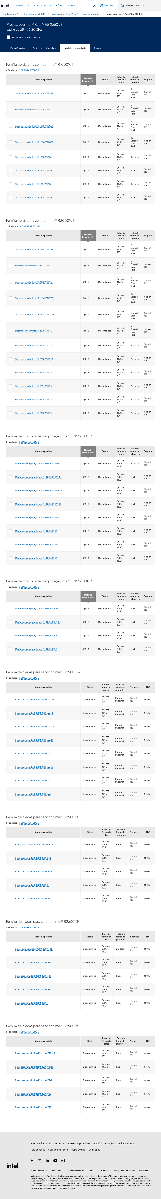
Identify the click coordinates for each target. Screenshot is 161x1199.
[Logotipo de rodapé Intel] (13, 1165)
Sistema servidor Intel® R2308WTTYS (33, 399)
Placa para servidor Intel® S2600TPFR (33, 962)
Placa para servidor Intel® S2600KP (32, 884)
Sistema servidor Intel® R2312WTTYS (33, 413)
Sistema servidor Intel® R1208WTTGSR (34, 109)
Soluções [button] (56, 5)
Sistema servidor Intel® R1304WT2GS (33, 184)
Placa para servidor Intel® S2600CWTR (34, 712)
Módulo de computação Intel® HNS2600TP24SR (38, 490)
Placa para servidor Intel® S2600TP (32, 1002)
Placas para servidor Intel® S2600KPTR (34, 844)
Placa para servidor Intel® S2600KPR (33, 857)
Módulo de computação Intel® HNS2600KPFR (37, 622)
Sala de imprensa (58, 1149)
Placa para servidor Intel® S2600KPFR (33, 871)
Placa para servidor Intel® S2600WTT (33, 1107)
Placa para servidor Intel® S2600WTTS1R (35, 1053)
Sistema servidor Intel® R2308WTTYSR (34, 281)
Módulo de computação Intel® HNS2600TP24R (38, 504)
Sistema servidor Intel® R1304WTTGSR (34, 93)
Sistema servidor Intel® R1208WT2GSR (34, 125)
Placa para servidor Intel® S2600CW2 (33, 793)
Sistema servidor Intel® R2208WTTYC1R (35, 314)
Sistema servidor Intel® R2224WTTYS (33, 386)
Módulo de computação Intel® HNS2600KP (36, 635)
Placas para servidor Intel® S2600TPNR (34, 948)
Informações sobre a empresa (47, 1143)
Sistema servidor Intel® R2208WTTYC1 (34, 359)
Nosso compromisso (78, 1143)
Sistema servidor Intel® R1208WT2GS (33, 157)
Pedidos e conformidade (44, 48)
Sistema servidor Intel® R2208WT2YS (33, 345)
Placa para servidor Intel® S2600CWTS (34, 766)
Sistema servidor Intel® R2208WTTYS (33, 372)
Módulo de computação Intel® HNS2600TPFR (37, 517)
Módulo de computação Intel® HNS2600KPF (36, 649)
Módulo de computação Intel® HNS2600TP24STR (39, 477)
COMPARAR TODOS (29, 70)
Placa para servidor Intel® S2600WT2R (34, 1080)
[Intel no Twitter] (39, 1161)
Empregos (94, 1149)
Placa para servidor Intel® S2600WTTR (34, 1066)
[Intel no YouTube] (55, 1161)
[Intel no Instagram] (63, 1161)
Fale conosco (38, 1149)
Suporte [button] (39, 5)
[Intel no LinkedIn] (47, 1161)
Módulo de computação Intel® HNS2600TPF (36, 544)
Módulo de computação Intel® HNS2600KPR (36, 608)
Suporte (97, 48)
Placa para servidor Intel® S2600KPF (33, 898)
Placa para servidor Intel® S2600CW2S (34, 753)
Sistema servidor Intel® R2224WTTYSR (34, 249)
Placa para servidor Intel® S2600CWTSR (34, 699)
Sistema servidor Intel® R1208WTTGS (33, 170)
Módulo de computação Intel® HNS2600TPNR (37, 463)
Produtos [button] (22, 5)
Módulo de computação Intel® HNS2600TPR (36, 531)
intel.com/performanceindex (55, 1181)
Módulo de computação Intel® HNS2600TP (36, 558)
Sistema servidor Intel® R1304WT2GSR (34, 142)
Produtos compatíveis (75, 48)
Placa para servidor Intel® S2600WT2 (33, 1093)
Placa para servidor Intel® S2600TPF (32, 989)
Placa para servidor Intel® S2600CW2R (34, 739)
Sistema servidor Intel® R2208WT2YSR (34, 298)
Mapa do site (78, 1149)
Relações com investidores (120, 1143)
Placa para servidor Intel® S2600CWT (33, 780)
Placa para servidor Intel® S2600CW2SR (34, 726)
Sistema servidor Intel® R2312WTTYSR (34, 265)
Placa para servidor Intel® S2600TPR (33, 975)
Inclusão (97, 1143)
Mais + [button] (71, 5)
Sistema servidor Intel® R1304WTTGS (33, 197)
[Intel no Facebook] (32, 1161)
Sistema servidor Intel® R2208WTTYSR (34, 330)
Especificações (17, 48)
